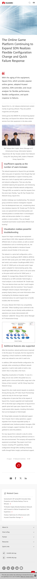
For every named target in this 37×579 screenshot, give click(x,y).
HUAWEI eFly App (11, 557)
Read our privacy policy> (27, 576)
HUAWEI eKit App (11, 553)
